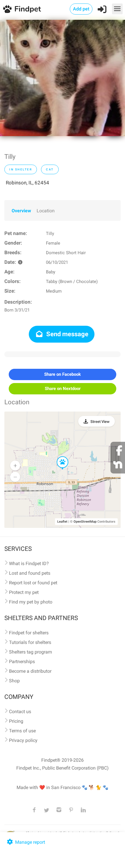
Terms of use (22, 731)
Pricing (16, 721)
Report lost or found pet (33, 582)
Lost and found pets (29, 573)
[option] (62, 78)
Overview (21, 210)
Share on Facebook (62, 374)
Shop (14, 680)
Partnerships (22, 661)
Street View (100, 421)
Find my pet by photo (30, 602)
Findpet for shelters (29, 632)
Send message (66, 334)
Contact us (20, 711)
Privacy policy (23, 740)
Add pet (81, 9)
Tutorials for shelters (30, 642)
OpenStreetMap (85, 522)
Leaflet (62, 522)
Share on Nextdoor (63, 388)
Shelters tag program (30, 652)
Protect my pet (24, 592)
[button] (58, 456)
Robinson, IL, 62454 (27, 183)
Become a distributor (30, 671)
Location (46, 210)
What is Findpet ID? (29, 563)
